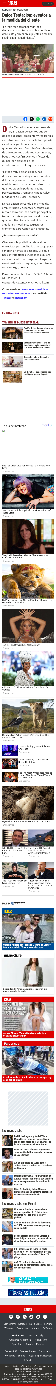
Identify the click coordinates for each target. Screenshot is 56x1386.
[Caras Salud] (28, 1282)
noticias (28, 911)
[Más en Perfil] (18, 904)
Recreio (29, 1344)
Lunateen (35, 1328)
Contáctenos (45, 1351)
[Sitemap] (45, 1317)
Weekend (9, 1328)
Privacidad (9, 1355)
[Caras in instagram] (11, 1317)
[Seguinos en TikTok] (31, 1317)
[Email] (50, 119)
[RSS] (38, 1317)
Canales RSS (11, 1351)
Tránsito (28, 1360)
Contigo (40, 1335)
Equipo (21, 1355)
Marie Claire (35, 1323)
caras (28, 1000)
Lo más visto (12, 1130)
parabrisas (28, 1044)
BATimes (47, 1328)
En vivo (49, 3)
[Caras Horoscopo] (28, 1295)
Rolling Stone (40, 1339)
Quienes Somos (28, 1351)
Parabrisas (22, 1328)
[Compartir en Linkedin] (44, 119)
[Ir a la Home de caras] (12, 4)
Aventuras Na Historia (20, 1339)
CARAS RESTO (8, 10)
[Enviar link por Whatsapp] (38, 119)
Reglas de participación (40, 1355)
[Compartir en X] (32, 119)
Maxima (40, 1344)
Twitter (7, 297)
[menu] (4, 3)
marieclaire (28, 956)
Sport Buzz (17, 1344)
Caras (31, 1335)
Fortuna (48, 1323)
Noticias (22, 1323)
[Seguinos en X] (25, 1317)
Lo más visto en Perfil (19, 1203)
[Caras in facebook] (18, 1317)
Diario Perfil (10, 1323)
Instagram (20, 297)
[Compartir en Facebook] (25, 119)
